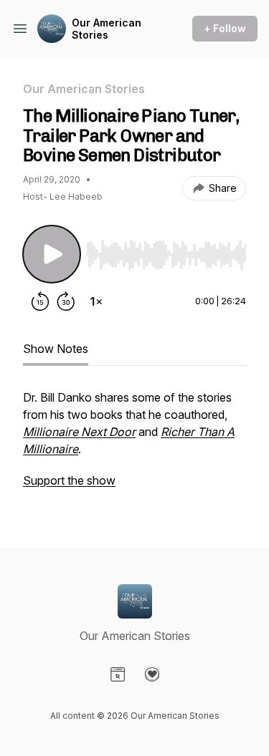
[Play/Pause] (51, 254)
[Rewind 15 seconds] (40, 301)
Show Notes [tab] (55, 348)
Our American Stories (106, 29)
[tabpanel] (134, 446)
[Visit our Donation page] (152, 674)
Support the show (69, 480)
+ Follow (225, 28)
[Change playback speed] (96, 301)
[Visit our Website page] (117, 674)
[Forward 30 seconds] (66, 301)
